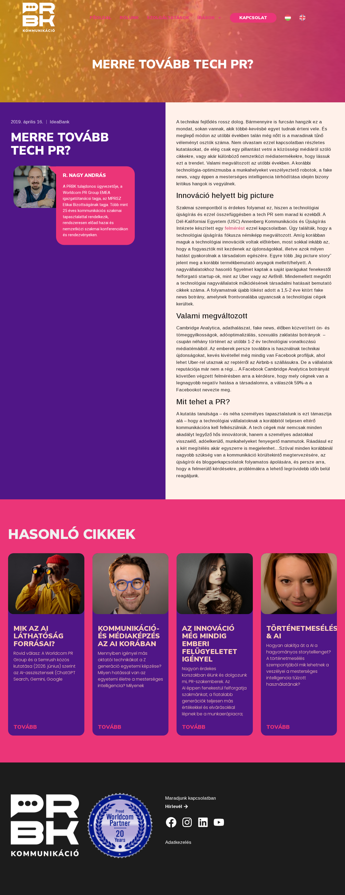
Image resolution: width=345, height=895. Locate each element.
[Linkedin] (203, 822)
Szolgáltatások (168, 18)
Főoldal (101, 18)
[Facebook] (171, 822)
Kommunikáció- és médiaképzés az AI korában (129, 636)
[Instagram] (187, 822)
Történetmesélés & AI (302, 632)
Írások (206, 18)
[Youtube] (219, 822)
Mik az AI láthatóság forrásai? (38, 636)
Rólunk (129, 18)
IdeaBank (59, 121)
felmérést (235, 228)
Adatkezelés (178, 842)
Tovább (25, 727)
